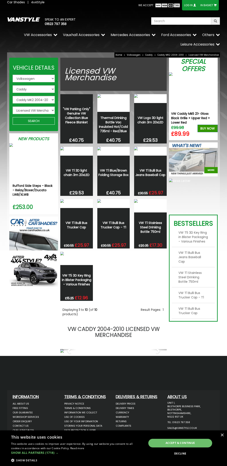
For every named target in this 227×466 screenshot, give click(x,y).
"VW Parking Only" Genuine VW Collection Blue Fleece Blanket (76, 115)
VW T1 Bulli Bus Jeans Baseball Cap (150, 172)
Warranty (122, 417)
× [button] (222, 435)
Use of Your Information (81, 421)
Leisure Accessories (197, 44)
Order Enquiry (22, 421)
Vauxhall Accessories (81, 34)
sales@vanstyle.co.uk (182, 428)
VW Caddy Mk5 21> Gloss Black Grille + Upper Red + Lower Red (190, 118)
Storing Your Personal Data (83, 426)
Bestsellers (193, 223)
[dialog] (113, 448)
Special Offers (193, 65)
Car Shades (16, 2)
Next (213, 106)
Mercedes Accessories (130, 34)
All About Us (21, 403)
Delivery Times (125, 408)
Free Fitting (20, 408)
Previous (174, 106)
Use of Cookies (74, 417)
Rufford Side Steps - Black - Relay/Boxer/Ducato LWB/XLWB (33, 190)
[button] (68, 349)
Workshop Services (26, 417)
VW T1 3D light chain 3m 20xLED (77, 172)
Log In (188, 5)
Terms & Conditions (77, 408)
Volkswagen (134, 55)
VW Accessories (38, 34)
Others (208, 34)
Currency (122, 412)
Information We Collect (80, 412)
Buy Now (207, 128)
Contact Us (21, 426)
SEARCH (33, 121)
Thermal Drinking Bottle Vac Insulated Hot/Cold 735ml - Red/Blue (113, 124)
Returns (121, 421)
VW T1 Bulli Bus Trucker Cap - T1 (113, 225)
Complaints (123, 426)
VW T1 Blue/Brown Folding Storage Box (113, 172)
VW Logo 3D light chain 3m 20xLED (150, 120)
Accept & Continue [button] (180, 443)
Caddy (149, 55)
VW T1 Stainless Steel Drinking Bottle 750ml (150, 227)
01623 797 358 (56, 24)
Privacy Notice (74, 403)
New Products (33, 138)
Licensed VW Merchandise (203, 55)
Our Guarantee (23, 412)
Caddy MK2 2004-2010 (170, 55)
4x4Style (38, 2)
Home (118, 55)
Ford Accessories (176, 34)
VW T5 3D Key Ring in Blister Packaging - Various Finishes (76, 279)
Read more (77, 448)
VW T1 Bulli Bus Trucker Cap (76, 225)
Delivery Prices (125, 403)
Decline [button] (180, 453)
